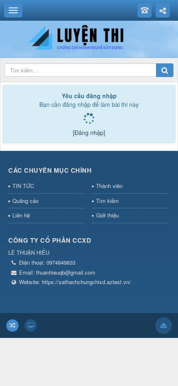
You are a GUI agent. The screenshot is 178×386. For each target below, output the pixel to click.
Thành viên (109, 186)
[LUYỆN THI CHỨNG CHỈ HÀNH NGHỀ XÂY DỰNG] (89, 36)
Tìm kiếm (107, 201)
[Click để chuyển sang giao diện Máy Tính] (30, 325)
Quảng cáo (25, 201)
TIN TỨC (23, 186)
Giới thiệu (107, 215)
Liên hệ (21, 215)
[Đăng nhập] (89, 132)
